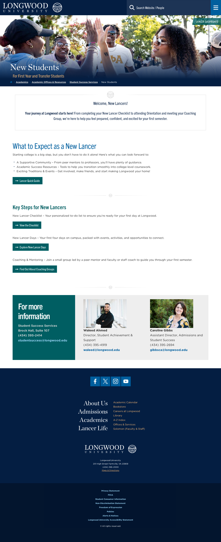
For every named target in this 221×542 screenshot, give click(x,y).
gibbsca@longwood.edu (169, 350)
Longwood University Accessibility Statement (110, 520)
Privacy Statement (110, 491)
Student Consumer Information (110, 499)
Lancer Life (93, 428)
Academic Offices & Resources (49, 82)
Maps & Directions (110, 470)
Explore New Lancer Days (33, 247)
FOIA (110, 495)
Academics (22, 82)
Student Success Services (84, 82)
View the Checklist (29, 225)
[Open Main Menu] (216, 7)
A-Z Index (119, 419)
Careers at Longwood (126, 411)
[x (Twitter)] (105, 381)
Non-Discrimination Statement (110, 503)
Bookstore (119, 406)
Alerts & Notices (110, 515)
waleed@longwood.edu (101, 350)
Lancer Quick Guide (30, 180)
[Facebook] (95, 381)
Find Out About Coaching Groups (37, 269)
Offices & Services (124, 424)
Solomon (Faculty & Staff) (129, 428)
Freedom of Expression (110, 507)
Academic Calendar (125, 402)
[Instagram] (116, 381)
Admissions (93, 411)
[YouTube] (126, 381)
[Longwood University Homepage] (44, 7)
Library (117, 415)
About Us (96, 403)
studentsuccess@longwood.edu (42, 340)
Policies (110, 511)
